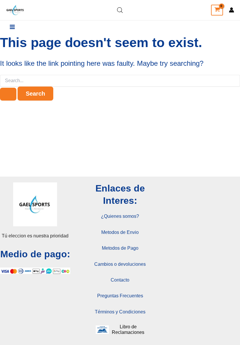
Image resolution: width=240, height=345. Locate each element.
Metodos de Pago (120, 248)
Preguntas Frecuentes (120, 295)
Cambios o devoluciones (120, 264)
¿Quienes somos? (120, 216)
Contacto (120, 279)
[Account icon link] (231, 10)
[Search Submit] (8, 94)
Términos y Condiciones (120, 311)
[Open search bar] (120, 10)
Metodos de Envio (120, 232)
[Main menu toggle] (12, 26)
